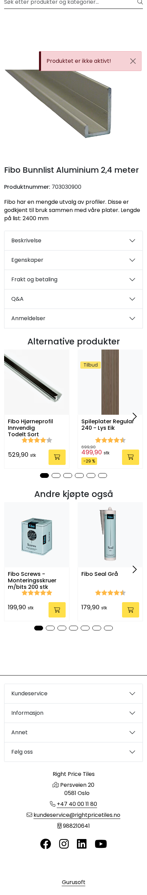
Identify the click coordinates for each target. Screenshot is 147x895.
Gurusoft (73, 882)
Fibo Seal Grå (99, 574)
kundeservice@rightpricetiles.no (77, 815)
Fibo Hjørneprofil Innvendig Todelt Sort (30, 428)
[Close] (133, 61)
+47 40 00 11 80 (77, 804)
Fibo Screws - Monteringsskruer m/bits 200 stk (32, 581)
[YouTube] (101, 844)
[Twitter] (45, 844)
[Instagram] (64, 844)
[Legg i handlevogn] (57, 457)
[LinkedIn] (81, 844)
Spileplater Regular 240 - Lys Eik (107, 424)
